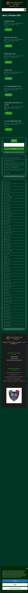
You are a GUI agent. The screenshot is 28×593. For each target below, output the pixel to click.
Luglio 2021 (6, 256)
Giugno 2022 (7, 235)
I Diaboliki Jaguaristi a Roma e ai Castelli (14, 163)
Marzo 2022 (7, 241)
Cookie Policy (8, 591)
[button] (27, 568)
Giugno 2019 (7, 274)
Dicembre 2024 (7, 197)
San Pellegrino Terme (9, 160)
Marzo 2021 (7, 268)
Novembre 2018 (8, 286)
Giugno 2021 (7, 259)
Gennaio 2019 (7, 280)
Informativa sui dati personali (17, 591)
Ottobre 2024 (7, 200)
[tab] (25, 9)
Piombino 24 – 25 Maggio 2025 (11, 166)
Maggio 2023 (7, 220)
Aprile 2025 (6, 191)
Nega (15, 584)
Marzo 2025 (7, 194)
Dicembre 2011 (7, 316)
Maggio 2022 (7, 238)
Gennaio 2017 (7, 307)
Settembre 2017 (8, 301)
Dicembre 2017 (7, 298)
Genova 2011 (9, 21)
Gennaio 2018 (7, 295)
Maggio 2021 (7, 262)
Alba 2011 (8, 70)
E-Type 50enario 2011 (13, 86)
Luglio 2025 (6, 185)
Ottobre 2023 (7, 218)
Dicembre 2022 (7, 229)
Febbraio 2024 (7, 212)
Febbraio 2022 (7, 244)
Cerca (14, 140)
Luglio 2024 (6, 203)
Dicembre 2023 (7, 215)
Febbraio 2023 (7, 226)
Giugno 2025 (7, 188)
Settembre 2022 (8, 232)
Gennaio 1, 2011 (9, 23)
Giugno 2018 (7, 292)
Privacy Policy (14, 356)
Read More (9, 30)
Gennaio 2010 (7, 322)
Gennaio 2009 (7, 325)
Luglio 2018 (6, 289)
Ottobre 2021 (7, 247)
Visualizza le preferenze (15, 588)
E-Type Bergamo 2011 (13, 121)
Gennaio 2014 (7, 310)
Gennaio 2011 (7, 319)
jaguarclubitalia (19, 23)
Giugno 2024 (7, 206)
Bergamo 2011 (10, 54)
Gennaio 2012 (7, 313)
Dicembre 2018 (7, 283)
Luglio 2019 (6, 271)
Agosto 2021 (7, 253)
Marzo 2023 (7, 223)
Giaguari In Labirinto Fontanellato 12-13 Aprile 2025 (14, 381)
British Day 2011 (11, 37)
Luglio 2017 (6, 304)
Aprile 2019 (6, 277)
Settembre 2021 (8, 250)
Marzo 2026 (7, 182)
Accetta (15, 581)
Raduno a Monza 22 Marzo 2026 (12, 157)
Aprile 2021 (6, 265)
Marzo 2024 (7, 209)
